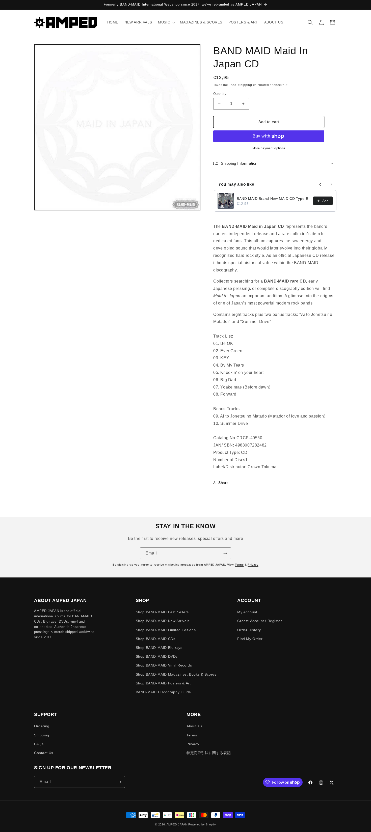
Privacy (253, 564)
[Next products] (331, 184)
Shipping (245, 85)
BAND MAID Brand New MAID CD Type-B (272, 199)
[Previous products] (320, 184)
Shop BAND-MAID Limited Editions (166, 630)
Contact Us (43, 753)
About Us (194, 726)
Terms (239, 564)
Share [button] (223, 483)
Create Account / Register (259, 621)
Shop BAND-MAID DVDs (157, 656)
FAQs (38, 744)
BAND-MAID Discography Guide (163, 692)
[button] (166, 22)
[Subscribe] (225, 553)
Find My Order (249, 639)
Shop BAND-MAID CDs (155, 639)
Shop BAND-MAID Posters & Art (163, 683)
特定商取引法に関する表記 (209, 753)
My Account (247, 612)
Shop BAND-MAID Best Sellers (162, 612)
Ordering (41, 726)
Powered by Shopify (202, 824)
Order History (249, 630)
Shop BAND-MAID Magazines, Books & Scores (176, 674)
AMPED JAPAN (177, 824)
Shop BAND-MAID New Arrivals (163, 621)
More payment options (268, 148)
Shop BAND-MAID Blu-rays (159, 648)
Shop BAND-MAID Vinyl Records (164, 665)
